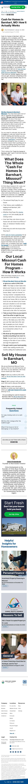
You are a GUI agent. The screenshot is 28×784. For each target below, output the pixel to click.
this (17, 277)
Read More (5, 585)
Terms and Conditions (3, 743)
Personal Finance (13, 572)
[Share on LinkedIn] (11, 14)
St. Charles (12, 720)
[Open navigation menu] (26, 7)
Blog (6, 11)
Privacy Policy (4, 739)
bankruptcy (11, 139)
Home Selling (12, 11)
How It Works (4, 713)
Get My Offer (16, 7)
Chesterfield (12, 710)
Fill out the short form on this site (14, 281)
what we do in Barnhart (9, 72)
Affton (11, 713)
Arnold (11, 728)
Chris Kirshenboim (9, 30)
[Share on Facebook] (7, 14)
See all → (12, 733)
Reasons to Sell (12, 615)
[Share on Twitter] (9, 14)
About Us (3, 705)
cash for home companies (13, 235)
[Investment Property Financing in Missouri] (14, 563)
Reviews (3, 708)
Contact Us (3, 715)
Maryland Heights (14, 725)
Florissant (12, 715)
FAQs (19, 708)
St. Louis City (13, 705)
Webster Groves (13, 708)
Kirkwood (12, 723)
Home (2, 11)
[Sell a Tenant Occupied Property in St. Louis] (14, 606)
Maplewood (12, 730)
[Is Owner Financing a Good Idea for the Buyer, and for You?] (14, 646)
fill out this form (18, 396)
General (8, 655)
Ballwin (11, 718)
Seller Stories (4, 710)
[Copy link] (13, 14)
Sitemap (20, 710)
